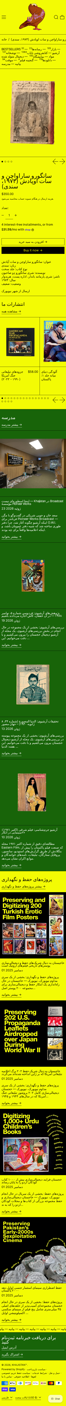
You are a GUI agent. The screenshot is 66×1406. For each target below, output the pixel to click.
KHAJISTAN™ (19, 1364)
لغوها (33, 1376)
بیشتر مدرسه (10, 424)
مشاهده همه (9, 311)
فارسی (5, 1397)
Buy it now (31, 250)
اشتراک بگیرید (10, 1354)
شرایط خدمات (39, 1372)
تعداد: (5, 208)
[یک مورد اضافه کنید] (15, 215)
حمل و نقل (54, 1372)
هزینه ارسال (47, 198)
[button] (56, 17)
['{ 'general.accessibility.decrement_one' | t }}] (2, 215)
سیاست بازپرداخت (36, 1369)
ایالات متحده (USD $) (26, 1397)
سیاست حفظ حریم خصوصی (16, 1372)
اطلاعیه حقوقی (21, 1376)
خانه (4, 39)
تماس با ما (7, 1376)
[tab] (2, 161)
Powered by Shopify (13, 1369)
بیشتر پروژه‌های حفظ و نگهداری (22, 886)
